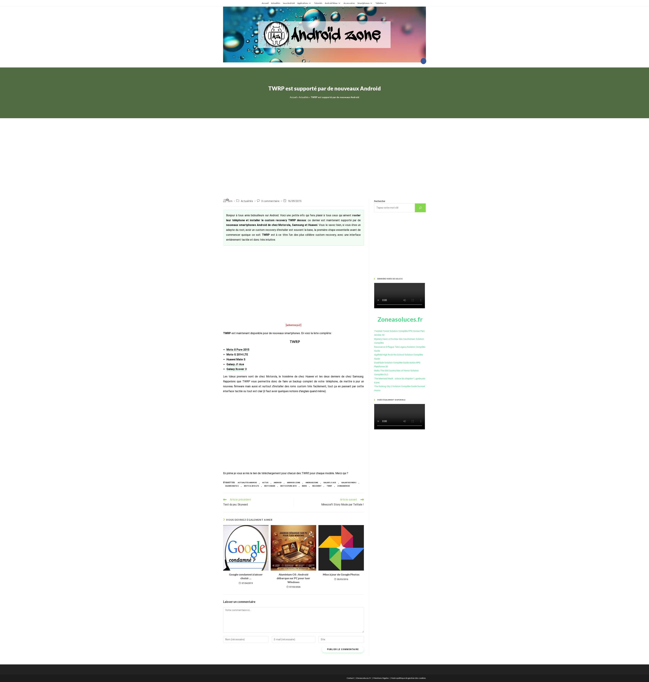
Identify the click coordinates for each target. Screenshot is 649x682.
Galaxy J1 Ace (235, 364)
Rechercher (379, 201)
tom (230, 201)
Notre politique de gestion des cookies (408, 678)
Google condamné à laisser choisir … (246, 576)
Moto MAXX (269, 486)
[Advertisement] (324, 154)
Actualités (275, 3)
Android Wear (331, 3)
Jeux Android (289, 3)
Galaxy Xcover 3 (236, 369)
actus (265, 482)
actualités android (247, 482)
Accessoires (349, 3)
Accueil (265, 3)
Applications (302, 3)
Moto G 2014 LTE (251, 486)
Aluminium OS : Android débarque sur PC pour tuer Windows (293, 578)
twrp (329, 486)
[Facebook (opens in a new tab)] (423, 61)
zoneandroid (343, 486)
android (278, 482)
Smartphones (363, 3)
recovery (316, 486)
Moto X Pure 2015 (237, 349)
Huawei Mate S (232, 486)
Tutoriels (318, 3)
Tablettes (380, 3)
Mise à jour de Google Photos (341, 574)
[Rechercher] (420, 207)
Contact (350, 678)
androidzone (312, 482)
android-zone (293, 482)
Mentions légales (381, 678)
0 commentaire (270, 201)
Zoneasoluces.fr (363, 678)
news (304, 486)
